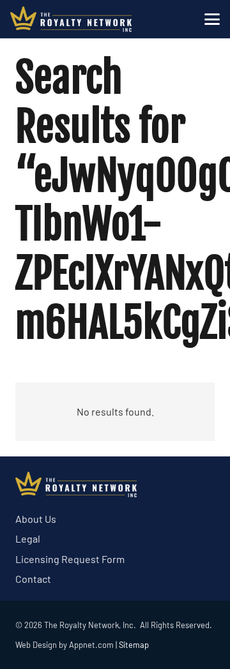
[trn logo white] (71, 19)
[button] (212, 19)
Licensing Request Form (70, 559)
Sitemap (134, 645)
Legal (27, 538)
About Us (35, 519)
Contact (33, 579)
